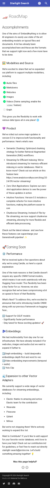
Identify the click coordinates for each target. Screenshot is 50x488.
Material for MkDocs (19, 478)
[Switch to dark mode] (39, 3)
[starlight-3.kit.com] (19, 483)
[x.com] (4, 483)
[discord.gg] (14, 483)
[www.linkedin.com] (9, 483)
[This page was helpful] (23, 467)
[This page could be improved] (27, 467)
